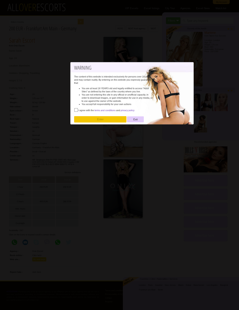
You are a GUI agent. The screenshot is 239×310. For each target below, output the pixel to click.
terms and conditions (105, 110)
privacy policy (127, 110)
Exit (135, 119)
